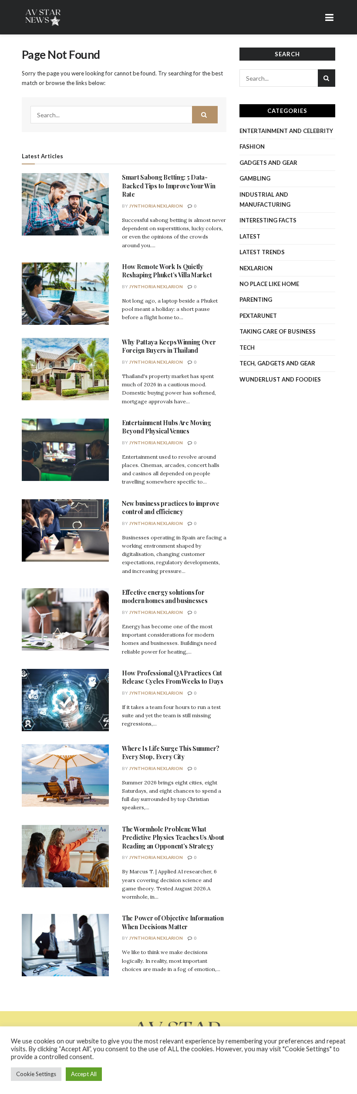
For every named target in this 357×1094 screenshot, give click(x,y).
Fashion (252, 146)
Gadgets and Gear (268, 162)
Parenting (255, 299)
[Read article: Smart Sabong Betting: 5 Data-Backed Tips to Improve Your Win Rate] (65, 204)
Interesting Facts (267, 220)
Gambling (254, 178)
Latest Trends (262, 252)
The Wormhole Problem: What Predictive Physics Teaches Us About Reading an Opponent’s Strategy (173, 837)
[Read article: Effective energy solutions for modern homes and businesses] (65, 619)
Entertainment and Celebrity (286, 130)
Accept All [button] (84, 1073)
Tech (247, 347)
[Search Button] (205, 114)
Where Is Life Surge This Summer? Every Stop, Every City (170, 752)
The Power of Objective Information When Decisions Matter (172, 922)
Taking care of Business (277, 331)
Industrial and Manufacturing (264, 199)
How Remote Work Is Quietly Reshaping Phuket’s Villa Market (167, 270)
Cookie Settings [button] (36, 1073)
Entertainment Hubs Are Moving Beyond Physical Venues (166, 427)
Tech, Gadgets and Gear (277, 363)
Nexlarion (256, 268)
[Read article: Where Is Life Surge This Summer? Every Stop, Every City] (65, 775)
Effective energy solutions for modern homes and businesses (164, 596)
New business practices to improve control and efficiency (170, 507)
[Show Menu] (329, 17)
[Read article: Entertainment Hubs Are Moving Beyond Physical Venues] (65, 450)
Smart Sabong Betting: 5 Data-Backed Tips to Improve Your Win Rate (168, 185)
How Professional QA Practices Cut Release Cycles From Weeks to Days (172, 677)
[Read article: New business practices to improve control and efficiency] (65, 530)
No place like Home (269, 283)
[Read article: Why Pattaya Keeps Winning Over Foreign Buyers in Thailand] (65, 369)
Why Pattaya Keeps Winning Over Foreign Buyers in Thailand (169, 346)
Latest (249, 236)
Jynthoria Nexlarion (156, 205)
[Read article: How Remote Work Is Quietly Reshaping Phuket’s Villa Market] (65, 293)
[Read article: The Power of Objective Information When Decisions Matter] (65, 945)
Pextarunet (258, 315)
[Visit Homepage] (43, 17)
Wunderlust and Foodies (280, 379)
